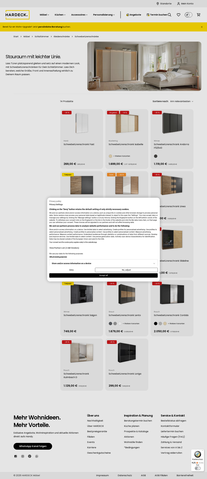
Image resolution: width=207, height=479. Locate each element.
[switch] (198, 468)
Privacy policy (55, 201)
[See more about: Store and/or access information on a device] (154, 263)
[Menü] (202, 451)
